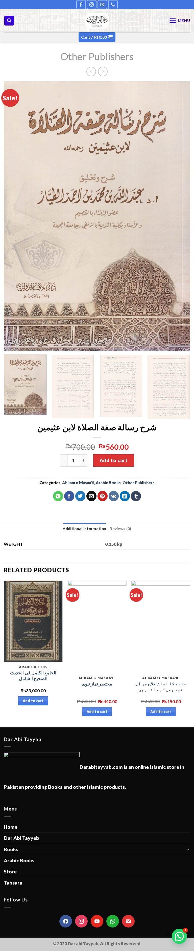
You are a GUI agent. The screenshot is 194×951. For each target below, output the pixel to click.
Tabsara (13, 883)
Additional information (84, 528)
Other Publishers (97, 56)
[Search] (9, 21)
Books (11, 849)
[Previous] (13, 216)
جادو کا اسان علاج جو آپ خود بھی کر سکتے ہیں (160, 686)
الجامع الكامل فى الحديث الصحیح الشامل (33, 675)
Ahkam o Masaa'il (78, 482)
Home (10, 827)
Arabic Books (108, 482)
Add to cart (114, 460)
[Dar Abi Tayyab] (97, 20)
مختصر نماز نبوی (97, 683)
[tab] (84, 528)
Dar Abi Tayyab (21, 838)
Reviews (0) (120, 528)
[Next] (180, 216)
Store (10, 871)
